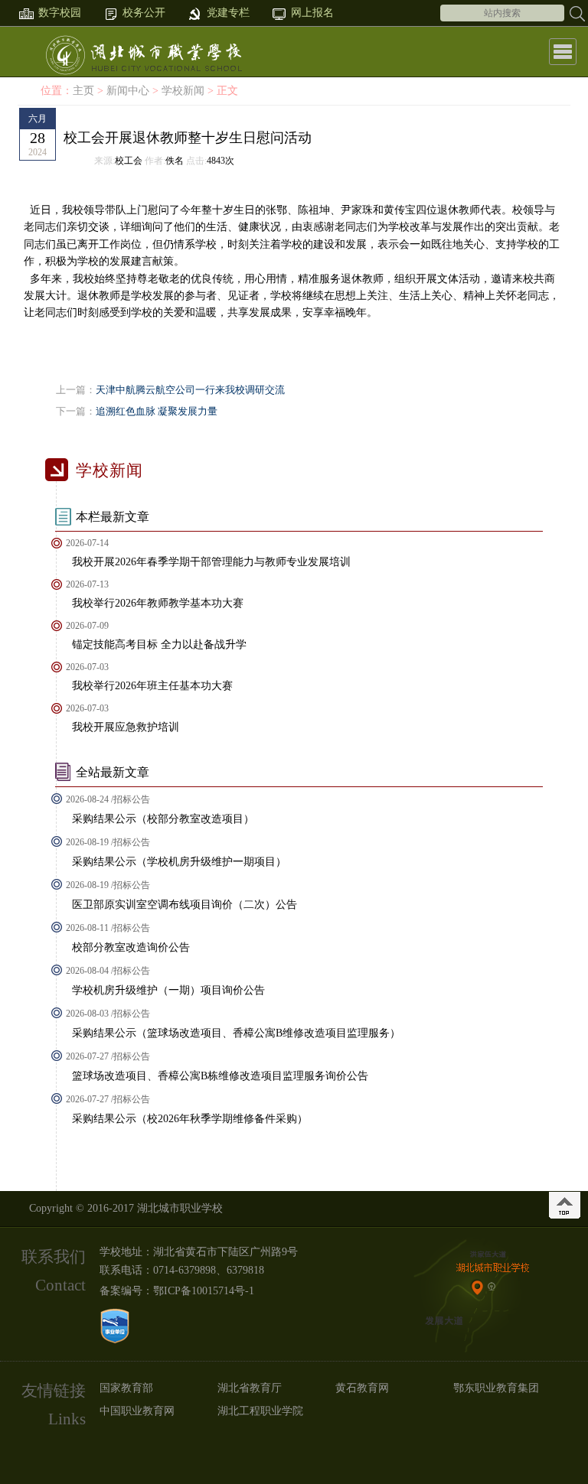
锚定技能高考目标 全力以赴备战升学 (159, 644)
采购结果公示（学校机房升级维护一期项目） (179, 861)
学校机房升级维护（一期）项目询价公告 (168, 990)
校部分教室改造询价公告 (131, 947)
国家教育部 (126, 1388)
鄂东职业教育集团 (496, 1388)
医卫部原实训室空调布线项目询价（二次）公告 (184, 904)
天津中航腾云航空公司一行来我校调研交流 (190, 389)
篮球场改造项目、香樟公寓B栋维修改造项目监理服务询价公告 (220, 1076)
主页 (83, 90)
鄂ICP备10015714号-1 (203, 1291)
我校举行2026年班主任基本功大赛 (152, 686)
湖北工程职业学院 (260, 1411)
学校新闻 (183, 90)
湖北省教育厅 (249, 1388)
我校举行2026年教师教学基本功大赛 (157, 603)
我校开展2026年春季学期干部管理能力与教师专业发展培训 (211, 562)
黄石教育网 (362, 1388)
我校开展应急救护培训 (125, 727)
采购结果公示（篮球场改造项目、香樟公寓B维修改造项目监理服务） (236, 1033)
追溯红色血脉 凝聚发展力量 (156, 411)
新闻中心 (127, 90)
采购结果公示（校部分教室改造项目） (163, 819)
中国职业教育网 (137, 1411)
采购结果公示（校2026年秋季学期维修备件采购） (190, 1118)
